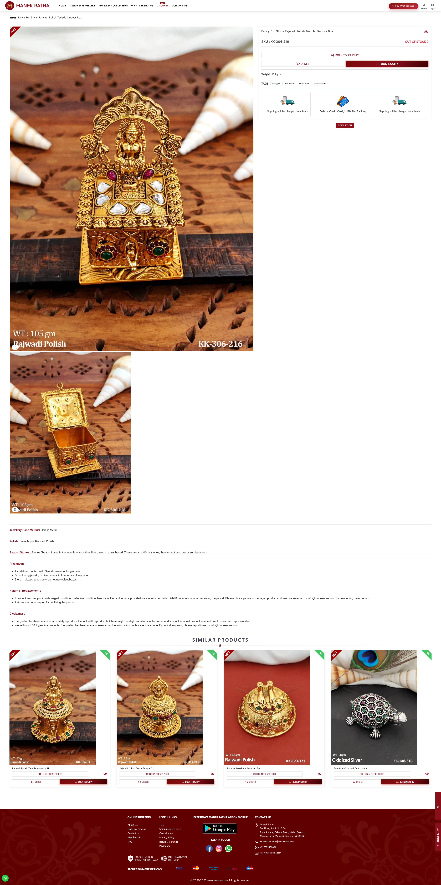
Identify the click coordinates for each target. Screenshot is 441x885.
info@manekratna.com (270, 852)
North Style (304, 83)
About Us (132, 824)
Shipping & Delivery (170, 828)
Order (305, 63)
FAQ (129, 841)
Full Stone (289, 83)
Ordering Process (136, 828)
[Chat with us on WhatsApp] (5, 878)
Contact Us (133, 833)
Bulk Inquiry (389, 63)
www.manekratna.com (217, 880)
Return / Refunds (168, 841)
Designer (276, 83)
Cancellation (166, 833)
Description (345, 125)
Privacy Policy (166, 837)
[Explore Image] (15, 347)
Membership (134, 837)
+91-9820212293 (286, 841)
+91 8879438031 (268, 847)
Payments (164, 845)
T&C (161, 824)
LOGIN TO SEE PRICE (347, 55)
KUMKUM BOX (321, 83)
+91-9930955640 (268, 841)
